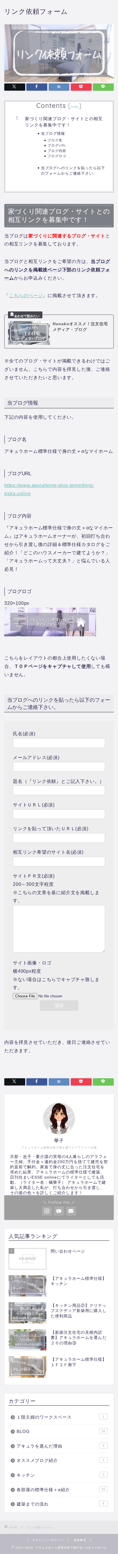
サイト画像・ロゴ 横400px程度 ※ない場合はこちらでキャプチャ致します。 (56, 975)
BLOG (61, 1431)
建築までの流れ (60, 1504)
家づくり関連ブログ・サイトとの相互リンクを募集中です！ (64, 122)
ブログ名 (55, 140)
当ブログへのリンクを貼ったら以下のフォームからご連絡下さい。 (73, 170)
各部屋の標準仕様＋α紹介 (61, 1489)
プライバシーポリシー (48, 1540)
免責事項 (80, 1540)
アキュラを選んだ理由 (60, 1446)
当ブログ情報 (53, 133)
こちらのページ (26, 295)
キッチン (60, 1475)
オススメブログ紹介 (60, 1460)
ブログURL (57, 145)
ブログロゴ (57, 156)
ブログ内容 (57, 151)
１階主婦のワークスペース (60, 1417)
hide (75, 106)
